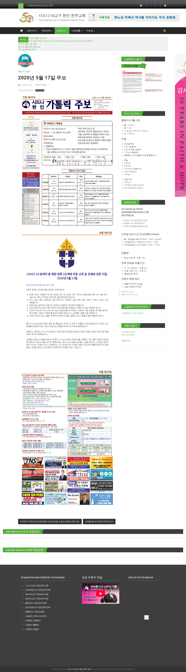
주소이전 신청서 (128, 335)
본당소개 (31, 30)
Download (39, 90)
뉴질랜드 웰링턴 (32, 625)
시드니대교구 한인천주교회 (36, 585)
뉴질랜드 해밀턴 (32, 629)
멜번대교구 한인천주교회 (36, 603)
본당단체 (46, 30)
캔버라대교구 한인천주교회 (36, 599)
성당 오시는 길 (127, 291)
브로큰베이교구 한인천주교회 (37, 590)
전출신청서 (126, 340)
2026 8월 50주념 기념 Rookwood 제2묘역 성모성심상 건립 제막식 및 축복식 (60, 41)
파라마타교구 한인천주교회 (36, 594)
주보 (30, 64)
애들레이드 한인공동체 (35, 612)
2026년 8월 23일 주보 (37, 38)
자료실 (89, 30)
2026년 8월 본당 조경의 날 (29, 47)
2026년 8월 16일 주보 (27, 44)
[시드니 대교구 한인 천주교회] (26, 17)
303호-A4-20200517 (26, 90)
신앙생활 (75, 30)
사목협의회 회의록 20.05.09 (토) (98, 521)
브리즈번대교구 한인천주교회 (37, 607)
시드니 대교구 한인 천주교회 (62, 15)
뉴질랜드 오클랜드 (33, 620)
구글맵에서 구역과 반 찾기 (132, 313)
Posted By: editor (26, 85)
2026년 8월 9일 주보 (26, 49)
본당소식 (61, 30)
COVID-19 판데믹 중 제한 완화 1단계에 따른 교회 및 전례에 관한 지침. (51, 521)
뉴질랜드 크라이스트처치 (36, 616)
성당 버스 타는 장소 (129, 294)
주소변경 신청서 (128, 332)
